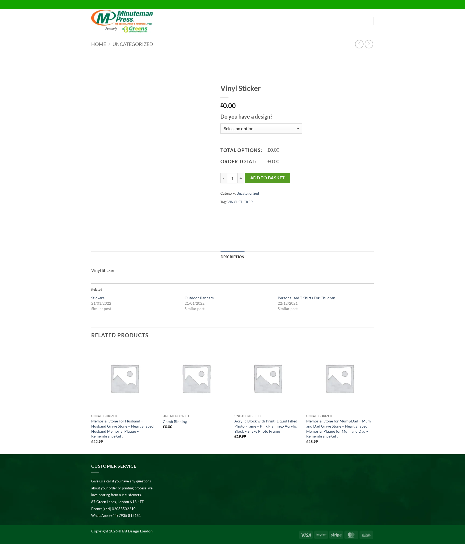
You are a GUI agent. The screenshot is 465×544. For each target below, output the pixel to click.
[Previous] (91, 399)
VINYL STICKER (240, 202)
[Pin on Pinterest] (254, 213)
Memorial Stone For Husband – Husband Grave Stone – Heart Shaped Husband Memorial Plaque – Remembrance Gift (122, 428)
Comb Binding (175, 421)
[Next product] (359, 44)
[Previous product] (369, 44)
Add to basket (267, 177)
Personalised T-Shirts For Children (306, 298)
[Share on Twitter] (235, 213)
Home (98, 44)
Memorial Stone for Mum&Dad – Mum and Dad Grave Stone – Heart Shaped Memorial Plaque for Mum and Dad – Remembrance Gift (338, 428)
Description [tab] (233, 257)
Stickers (97, 298)
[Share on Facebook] (225, 213)
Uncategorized (132, 44)
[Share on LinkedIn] (264, 213)
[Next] (372, 399)
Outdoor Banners (199, 298)
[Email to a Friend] (244, 213)
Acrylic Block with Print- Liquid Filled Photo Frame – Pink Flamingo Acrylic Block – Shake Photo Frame (265, 426)
